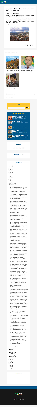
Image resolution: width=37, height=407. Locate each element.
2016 (10, 179)
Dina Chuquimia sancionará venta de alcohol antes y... (18, 322)
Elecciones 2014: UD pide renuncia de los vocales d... (18, 227)
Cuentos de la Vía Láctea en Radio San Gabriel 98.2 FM (19, 289)
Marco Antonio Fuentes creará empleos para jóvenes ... (19, 306)
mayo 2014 (12, 352)
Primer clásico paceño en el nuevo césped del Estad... (18, 194)
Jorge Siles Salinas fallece (14, 212)
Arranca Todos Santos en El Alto (15, 219)
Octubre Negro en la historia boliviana (16, 251)
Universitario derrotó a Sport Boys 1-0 (16, 333)
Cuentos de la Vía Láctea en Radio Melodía (17, 325)
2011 (10, 362)
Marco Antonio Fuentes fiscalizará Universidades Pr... (18, 335)
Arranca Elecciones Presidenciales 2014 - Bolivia (18, 275)
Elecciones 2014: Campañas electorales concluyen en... (19, 303)
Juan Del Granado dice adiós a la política (16, 257)
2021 (10, 172)
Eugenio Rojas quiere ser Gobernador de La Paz (17, 206)
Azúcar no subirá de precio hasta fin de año (17, 254)
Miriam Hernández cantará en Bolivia (16, 285)
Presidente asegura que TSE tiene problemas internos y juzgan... (13, 88)
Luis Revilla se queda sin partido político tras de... (18, 220)
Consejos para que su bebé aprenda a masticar (17, 215)
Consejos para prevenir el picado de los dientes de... (18, 191)
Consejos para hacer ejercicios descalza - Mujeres (18, 201)
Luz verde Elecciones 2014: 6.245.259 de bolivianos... (18, 272)
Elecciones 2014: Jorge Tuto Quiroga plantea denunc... (18, 233)
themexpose (32, 405)
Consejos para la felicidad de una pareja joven (17, 328)
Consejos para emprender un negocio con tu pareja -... (18, 237)
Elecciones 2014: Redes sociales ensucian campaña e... (19, 304)
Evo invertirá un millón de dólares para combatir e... (18, 213)
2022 (10, 170)
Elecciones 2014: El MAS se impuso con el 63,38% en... (19, 243)
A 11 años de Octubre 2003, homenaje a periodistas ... (18, 223)
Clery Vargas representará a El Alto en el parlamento (18, 250)
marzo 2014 (12, 355)
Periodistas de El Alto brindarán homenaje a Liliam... (18, 234)
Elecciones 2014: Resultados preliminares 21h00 (18, 265)
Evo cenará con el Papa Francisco (15, 198)
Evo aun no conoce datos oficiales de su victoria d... (18, 253)
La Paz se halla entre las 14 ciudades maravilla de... (18, 300)
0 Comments (16, 13)
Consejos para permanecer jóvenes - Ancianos (17, 271)
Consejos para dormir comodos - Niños (16, 293)
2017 (10, 177)
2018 (10, 176)
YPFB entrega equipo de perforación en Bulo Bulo (18, 247)
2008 (10, 366)
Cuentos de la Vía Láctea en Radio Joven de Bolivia (18, 199)
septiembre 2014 (13, 346)
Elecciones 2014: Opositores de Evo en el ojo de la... (18, 262)
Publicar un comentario (9, 97)
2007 (10, 368)
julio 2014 (12, 349)
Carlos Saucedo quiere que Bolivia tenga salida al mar (18, 230)
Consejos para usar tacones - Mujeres (16, 269)
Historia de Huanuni (13, 319)
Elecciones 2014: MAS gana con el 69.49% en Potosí (13, 70)
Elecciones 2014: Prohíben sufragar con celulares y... (18, 311)
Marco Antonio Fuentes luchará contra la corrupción (18, 288)
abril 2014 (12, 353)
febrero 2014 (12, 356)
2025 (10, 166)
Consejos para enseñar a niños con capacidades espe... (19, 292)
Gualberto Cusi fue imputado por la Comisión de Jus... (18, 208)
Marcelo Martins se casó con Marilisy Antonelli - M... (18, 276)
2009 (10, 365)
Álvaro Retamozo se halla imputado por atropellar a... (18, 286)
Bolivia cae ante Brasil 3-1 (14, 283)
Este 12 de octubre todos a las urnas (16, 279)
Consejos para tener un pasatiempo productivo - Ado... (18, 202)
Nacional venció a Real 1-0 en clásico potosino (17, 332)
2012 (10, 361)
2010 (10, 363)
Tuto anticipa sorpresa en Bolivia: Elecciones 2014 (18, 321)
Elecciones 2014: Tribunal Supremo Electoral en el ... (18, 229)
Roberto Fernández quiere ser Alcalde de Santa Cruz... (18, 209)
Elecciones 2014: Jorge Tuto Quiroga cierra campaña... (19, 296)
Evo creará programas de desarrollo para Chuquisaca (18, 340)
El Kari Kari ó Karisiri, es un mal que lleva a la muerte (20, 131)
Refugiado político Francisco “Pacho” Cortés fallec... (18, 318)
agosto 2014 (12, 348)
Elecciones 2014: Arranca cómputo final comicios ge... (18, 261)
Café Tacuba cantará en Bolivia (15, 240)
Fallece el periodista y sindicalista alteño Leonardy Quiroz (20, 136)
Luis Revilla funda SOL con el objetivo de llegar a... (18, 205)
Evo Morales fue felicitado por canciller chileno (17, 255)
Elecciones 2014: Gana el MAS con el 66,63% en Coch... (19, 244)
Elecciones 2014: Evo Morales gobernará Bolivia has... (18, 258)
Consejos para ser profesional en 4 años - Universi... (18, 336)
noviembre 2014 (13, 184)
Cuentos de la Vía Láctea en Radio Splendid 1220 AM (18, 222)
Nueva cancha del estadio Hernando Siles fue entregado (19, 315)
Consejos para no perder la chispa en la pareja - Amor (18, 216)
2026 (10, 165)
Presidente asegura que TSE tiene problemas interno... (18, 241)
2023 (10, 169)
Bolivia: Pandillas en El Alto (17, 121)
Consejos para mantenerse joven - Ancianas (17, 226)
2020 (10, 173)
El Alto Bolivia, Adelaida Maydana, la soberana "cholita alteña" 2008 (19, 117)
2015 (10, 180)
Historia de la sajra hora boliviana (18, 126)
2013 (10, 359)
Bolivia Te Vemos (10, 405)
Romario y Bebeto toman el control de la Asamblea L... (18, 314)
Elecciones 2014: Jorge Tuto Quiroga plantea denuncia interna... (27, 70)
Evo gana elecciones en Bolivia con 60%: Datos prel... (18, 264)
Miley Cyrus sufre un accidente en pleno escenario (18, 282)
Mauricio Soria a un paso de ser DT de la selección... (18, 195)
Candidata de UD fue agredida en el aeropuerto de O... (18, 342)
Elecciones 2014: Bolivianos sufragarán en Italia (17, 281)
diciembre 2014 (12, 183)
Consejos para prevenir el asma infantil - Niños (17, 188)
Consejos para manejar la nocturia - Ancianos (17, 326)
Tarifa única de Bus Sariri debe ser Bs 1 (16, 192)
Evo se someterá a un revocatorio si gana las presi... (18, 329)
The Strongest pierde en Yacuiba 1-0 (16, 343)
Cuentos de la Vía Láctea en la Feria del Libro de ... (18, 248)
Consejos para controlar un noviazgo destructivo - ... (18, 290)
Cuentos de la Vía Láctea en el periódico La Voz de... (18, 187)
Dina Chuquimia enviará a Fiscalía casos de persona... (18, 299)
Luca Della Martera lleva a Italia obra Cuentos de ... (18, 268)
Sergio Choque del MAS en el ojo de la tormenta (17, 312)
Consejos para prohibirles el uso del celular (17, 339)
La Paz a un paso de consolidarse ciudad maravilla (18, 278)
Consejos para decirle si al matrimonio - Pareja (17, 236)
